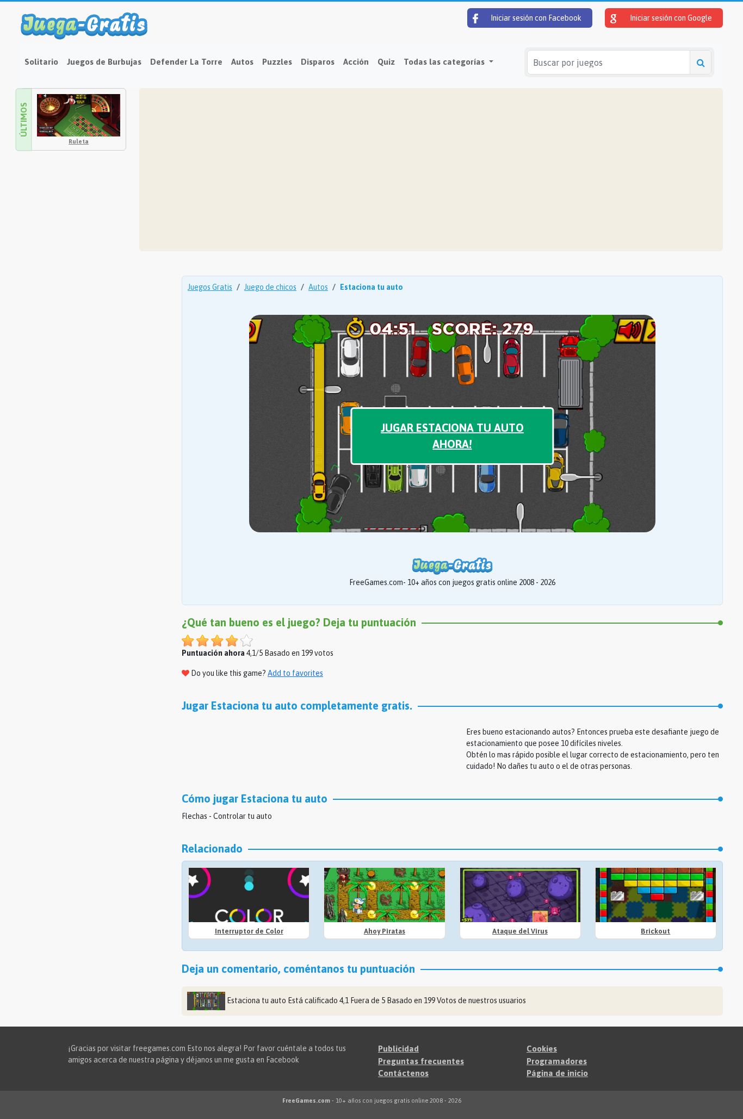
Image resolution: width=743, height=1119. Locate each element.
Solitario (41, 61)
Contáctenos (403, 1073)
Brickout (655, 931)
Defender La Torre (186, 61)
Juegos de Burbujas (104, 61)
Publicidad (398, 1048)
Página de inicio (557, 1073)
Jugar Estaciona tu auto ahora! (452, 435)
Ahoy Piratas (384, 931)
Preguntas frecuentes (421, 1061)
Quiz (386, 61)
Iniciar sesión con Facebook (535, 18)
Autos (242, 61)
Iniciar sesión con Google (670, 18)
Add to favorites (295, 673)
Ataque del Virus (520, 931)
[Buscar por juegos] (700, 62)
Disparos (318, 61)
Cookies (542, 1048)
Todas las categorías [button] (445, 61)
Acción (356, 61)
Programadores (557, 1061)
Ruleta (79, 141)
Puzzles (277, 61)
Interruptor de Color (249, 931)
